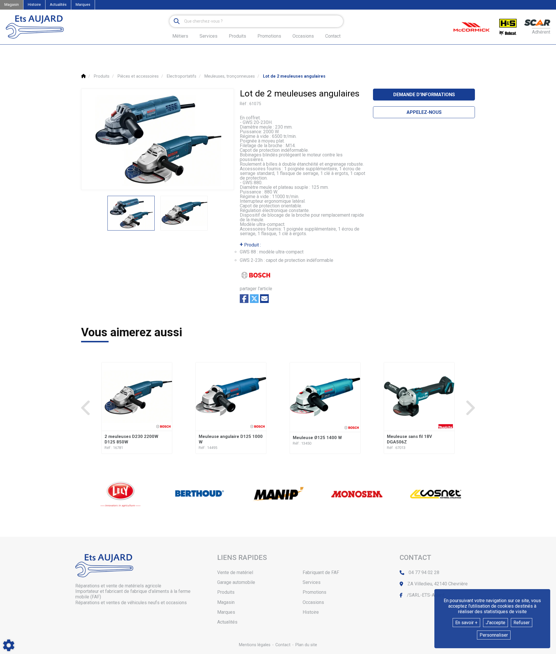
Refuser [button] (521, 622)
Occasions (303, 36)
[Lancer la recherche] (176, 21)
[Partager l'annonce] (264, 298)
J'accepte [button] (495, 622)
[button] (294, 76)
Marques (83, 4)
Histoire (34, 4)
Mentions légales (254, 644)
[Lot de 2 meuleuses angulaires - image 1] (131, 213)
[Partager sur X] (254, 298)
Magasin (11, 4)
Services (312, 582)
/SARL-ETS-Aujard (425, 595)
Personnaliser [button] (494, 635)
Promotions (269, 36)
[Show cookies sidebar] (8, 645)
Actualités (58, 4)
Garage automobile (236, 582)
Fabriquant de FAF (321, 572)
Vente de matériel (235, 572)
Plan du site (306, 644)
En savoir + (466, 622)
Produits (237, 36)
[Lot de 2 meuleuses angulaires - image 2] (184, 213)
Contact (333, 36)
